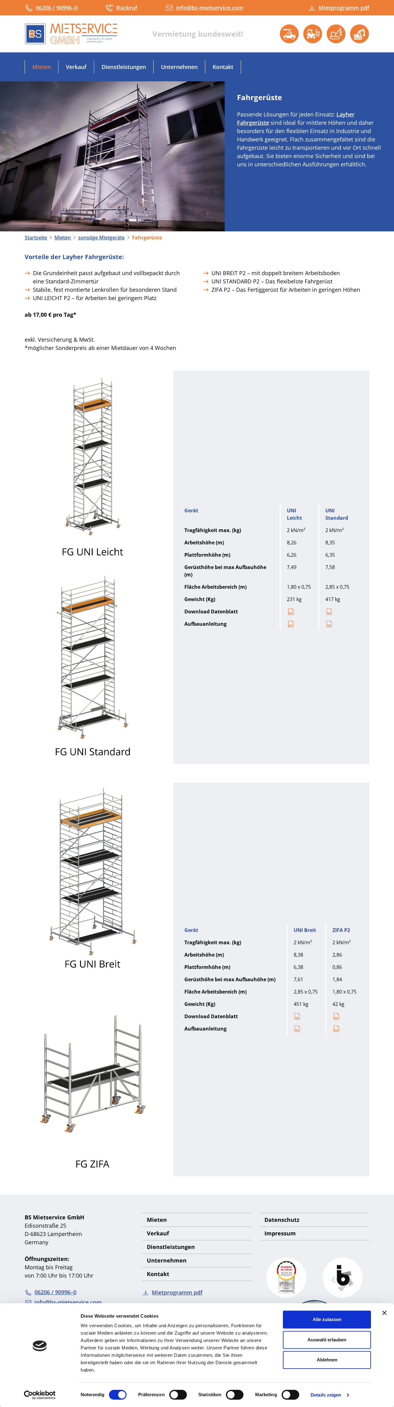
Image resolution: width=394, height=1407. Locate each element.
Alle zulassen (327, 1319)
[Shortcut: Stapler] (313, 34)
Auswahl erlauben (327, 1339)
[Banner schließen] (384, 1313)
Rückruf (126, 7)
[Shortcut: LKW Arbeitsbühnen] (289, 34)
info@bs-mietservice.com (209, 7)
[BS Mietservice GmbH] (71, 34)
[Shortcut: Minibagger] (359, 34)
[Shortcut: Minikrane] (336, 34)
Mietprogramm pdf (344, 7)
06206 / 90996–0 (57, 7)
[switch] (178, 1395)
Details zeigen (326, 1394)
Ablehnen (327, 1359)
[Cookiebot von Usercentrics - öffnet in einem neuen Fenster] (40, 1395)
